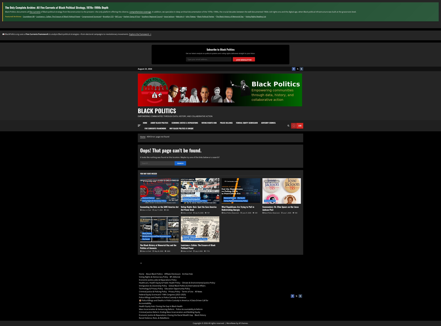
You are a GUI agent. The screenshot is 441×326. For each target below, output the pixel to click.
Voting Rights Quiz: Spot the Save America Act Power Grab (198, 208)
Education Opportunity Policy (177, 288)
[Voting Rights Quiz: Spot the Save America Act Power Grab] (200, 191)
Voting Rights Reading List (256, 16)
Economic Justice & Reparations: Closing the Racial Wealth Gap (166, 315)
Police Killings (226, 122)
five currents (35, 12)
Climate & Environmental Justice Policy (198, 283)
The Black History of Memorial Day (230, 16)
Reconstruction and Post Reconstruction (156, 236)
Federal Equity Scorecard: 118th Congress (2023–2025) (162, 294)
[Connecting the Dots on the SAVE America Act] (159, 191)
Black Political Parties (205, 16)
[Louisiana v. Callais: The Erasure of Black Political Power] (200, 229)
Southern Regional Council (152, 16)
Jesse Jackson (169, 16)
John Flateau (191, 16)
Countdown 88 (29, 16)
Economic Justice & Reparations (185, 122)
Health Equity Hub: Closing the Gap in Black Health (160, 306)
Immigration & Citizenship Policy (153, 285)
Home (145, 122)
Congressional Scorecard (91, 16)
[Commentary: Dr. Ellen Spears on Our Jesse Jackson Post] (281, 191)
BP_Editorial (175, 277)
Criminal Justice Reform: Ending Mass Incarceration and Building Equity (169, 312)
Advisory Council (268, 122)
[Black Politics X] (297, 69)
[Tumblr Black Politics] (301, 69)
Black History (147, 233)
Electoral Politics (148, 198)
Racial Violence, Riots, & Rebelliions (154, 318)
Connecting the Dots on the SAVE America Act (159, 206)
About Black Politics (159, 122)
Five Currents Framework (155, 128)
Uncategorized (270, 201)
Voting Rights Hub (209, 122)
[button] (139, 126)
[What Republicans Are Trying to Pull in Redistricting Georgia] (241, 191)
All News (198, 291)
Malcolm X (180, 16)
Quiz (198, 198)
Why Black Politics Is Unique (181, 128)
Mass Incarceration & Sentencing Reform (156, 309)
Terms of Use (187, 291)
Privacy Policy (174, 291)
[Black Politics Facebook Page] (293, 69)
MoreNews (231, 323)
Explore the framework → (140, 34)
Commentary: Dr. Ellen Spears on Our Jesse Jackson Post (280, 208)
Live (299, 125)
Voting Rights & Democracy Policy (154, 201)
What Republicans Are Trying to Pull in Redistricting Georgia (238, 208)
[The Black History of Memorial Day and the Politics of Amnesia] (159, 229)
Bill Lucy (118, 16)
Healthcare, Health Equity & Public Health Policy (159, 283)
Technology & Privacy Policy (151, 288)
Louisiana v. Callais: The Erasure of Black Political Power (58, 16)
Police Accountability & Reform (189, 309)
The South (241, 198)
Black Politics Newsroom (231, 213)
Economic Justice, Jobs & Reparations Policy (158, 280)
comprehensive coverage (140, 12)
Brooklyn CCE (108, 16)
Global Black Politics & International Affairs (187, 285)
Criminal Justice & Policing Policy (153, 291)
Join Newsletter (244, 60)
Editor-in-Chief (146, 210)
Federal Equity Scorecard (247, 122)
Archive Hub (187, 274)
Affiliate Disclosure (172, 274)
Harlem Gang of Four (131, 16)
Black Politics (157, 110)
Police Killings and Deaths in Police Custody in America (162, 297)
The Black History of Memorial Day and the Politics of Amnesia (158, 247)
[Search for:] (157, 163)
